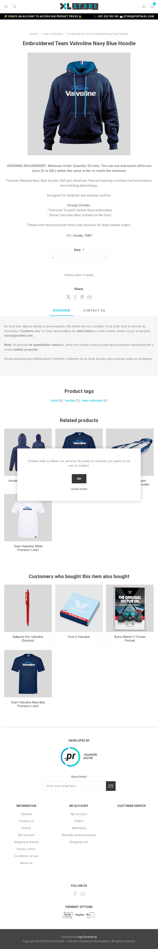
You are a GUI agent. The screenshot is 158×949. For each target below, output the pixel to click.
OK (79, 478)
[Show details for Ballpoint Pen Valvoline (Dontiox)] (28, 608)
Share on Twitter (68, 297)
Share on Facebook (75, 297)
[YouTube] (83, 893)
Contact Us (94, 310)
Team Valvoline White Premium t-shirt (28, 548)
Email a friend (89, 297)
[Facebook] (75, 893)
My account (79, 814)
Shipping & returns (26, 842)
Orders (79, 821)
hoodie (70, 401)
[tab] (61, 311)
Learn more (79, 488)
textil (54, 401)
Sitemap (26, 814)
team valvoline (92, 401)
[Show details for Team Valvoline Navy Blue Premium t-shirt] (28, 673)
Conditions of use (26, 856)
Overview (61, 310)
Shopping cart (79, 842)
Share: (79, 289)
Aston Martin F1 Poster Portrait (130, 638)
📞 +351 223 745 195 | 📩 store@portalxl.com (124, 16)
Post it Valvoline (79, 637)
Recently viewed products (79, 835)
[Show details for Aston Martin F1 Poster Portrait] (130, 608)
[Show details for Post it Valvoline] (79, 608)
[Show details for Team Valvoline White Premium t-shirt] (28, 517)
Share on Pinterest (82, 297)
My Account (26, 835)
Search (26, 828)
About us (26, 863)
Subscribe (111, 786)
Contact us (26, 821)
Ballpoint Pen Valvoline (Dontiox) (28, 638)
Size (77, 250)
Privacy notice (26, 849)
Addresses (79, 828)
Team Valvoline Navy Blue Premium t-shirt (28, 704)
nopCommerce (87, 937)
